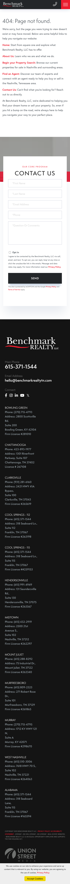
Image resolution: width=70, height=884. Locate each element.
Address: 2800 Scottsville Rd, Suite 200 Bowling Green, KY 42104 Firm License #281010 (20, 425)
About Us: (8, 56)
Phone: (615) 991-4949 (18, 585)
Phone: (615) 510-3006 (18, 762)
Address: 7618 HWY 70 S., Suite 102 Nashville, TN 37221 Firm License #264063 (20, 772)
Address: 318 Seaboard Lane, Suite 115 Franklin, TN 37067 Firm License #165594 (18, 807)
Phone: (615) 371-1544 (18, 519)
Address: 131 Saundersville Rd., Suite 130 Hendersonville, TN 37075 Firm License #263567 (20, 597)
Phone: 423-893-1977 (18, 449)
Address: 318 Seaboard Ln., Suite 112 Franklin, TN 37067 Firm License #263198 (21, 530)
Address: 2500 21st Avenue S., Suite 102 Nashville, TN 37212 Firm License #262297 (18, 635)
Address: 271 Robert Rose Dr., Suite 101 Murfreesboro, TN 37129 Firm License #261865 (20, 700)
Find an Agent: (11, 74)
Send (35, 278)
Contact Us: (9, 89)
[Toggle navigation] (65, 4)
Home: (6, 45)
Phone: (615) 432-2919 (18, 622)
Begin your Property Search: (19, 62)
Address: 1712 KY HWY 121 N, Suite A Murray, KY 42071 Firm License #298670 (21, 737)
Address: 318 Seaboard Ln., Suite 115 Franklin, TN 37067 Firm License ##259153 (21, 562)
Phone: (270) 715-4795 (18, 724)
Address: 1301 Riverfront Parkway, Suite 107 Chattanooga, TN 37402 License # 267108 (19, 460)
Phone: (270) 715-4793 (18, 412)
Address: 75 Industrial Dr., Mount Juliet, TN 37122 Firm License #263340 (20, 667)
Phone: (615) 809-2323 (18, 687)
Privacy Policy (54, 267)
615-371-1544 (21, 366)
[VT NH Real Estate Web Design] (20, 855)
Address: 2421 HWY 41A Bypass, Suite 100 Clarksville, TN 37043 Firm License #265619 (20, 495)
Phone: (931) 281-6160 (18, 482)
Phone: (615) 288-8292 (18, 659)
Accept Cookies (35, 878)
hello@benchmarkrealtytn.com (28, 380)
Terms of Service (14, 290)
